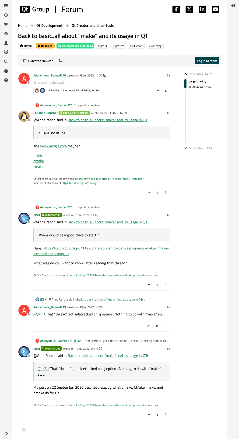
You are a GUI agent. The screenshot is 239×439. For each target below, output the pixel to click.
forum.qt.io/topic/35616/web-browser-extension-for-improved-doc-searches (112, 275)
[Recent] (6, 15)
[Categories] (6, 5)
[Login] (233, 5)
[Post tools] (166, 192)
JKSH (36, 215)
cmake (38, 166)
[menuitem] (233, 5)
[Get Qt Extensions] (6, 71)
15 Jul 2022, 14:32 (90, 75)
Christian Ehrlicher (45, 113)
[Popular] (6, 33)
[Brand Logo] (51, 9)
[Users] (6, 43)
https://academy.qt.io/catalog (79, 183)
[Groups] (6, 52)
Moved (27, 46)
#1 (168, 75)
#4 (168, 307)
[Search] (6, 61)
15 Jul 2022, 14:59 (115, 113)
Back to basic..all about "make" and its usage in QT (107, 120)
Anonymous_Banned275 (49, 75)
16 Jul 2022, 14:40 (86, 215)
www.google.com (53, 146)
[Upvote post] (158, 90)
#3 (168, 215)
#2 (168, 113)
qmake (38, 161)
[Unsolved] (6, 80)
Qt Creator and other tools (77, 46)
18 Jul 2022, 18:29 (90, 307)
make (37, 155)
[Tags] (6, 24)
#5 (168, 348)
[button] (6, 433)
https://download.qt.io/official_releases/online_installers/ (109, 178)
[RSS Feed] (60, 60)
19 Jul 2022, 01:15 (86, 348)
